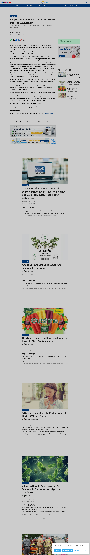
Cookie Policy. (76, 546)
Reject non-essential (67, 550)
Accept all (58, 550)
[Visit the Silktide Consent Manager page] (85, 550)
